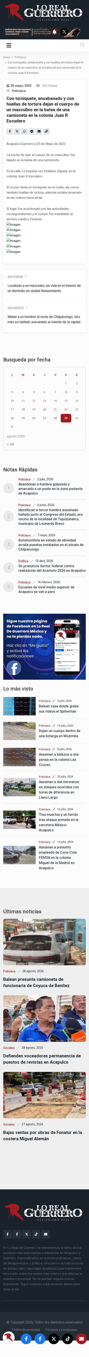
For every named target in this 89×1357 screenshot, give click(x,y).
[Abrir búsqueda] (82, 45)
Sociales (9, 1048)
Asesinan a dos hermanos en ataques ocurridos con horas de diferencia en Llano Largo (59, 789)
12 (33, 401)
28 (55, 418)
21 (55, 409)
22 (65, 409)
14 (55, 401)
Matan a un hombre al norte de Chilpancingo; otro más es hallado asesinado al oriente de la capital (44, 319)
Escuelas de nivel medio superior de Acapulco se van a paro (46, 589)
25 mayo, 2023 (21, 85)
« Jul (10, 444)
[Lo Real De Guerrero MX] (7, 1234)
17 (12, 409)
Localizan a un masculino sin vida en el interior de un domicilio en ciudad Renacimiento (44, 288)
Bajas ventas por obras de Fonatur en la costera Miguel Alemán (42, 1135)
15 (65, 401)
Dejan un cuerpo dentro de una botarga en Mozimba (59, 733)
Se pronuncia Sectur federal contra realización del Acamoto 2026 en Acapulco (52, 568)
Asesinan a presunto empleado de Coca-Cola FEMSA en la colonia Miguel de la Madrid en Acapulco (58, 858)
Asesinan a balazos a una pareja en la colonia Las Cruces (59, 760)
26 (33, 418)
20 (44, 409)
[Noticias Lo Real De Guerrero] (17, 1234)
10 (12, 401)
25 (23, 418)
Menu (9, 45)
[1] (44, 31)
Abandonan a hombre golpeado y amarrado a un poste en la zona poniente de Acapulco (50, 489)
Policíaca (20, 57)
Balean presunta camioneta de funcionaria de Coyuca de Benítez (36, 982)
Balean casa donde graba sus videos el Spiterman (59, 709)
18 (23, 409)
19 (33, 409)
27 (44, 418)
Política (23, 561)
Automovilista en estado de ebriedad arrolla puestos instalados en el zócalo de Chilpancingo (51, 545)
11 (23, 401)
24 (12, 418)
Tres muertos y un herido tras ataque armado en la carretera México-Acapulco (58, 822)
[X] (26, 1234)
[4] (44, 647)
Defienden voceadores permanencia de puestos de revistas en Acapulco (42, 1059)
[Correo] (45, 1234)
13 (44, 401)
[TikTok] (36, 1234)
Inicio (6, 57)
